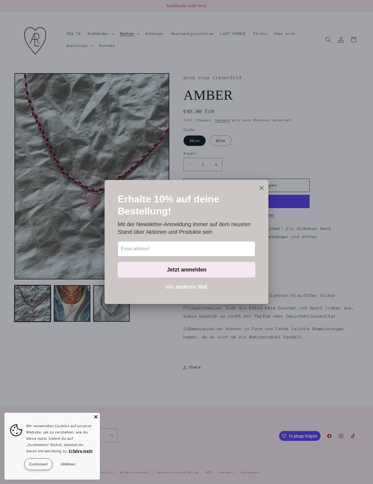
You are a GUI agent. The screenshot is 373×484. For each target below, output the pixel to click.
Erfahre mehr (81, 450)
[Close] (96, 417)
